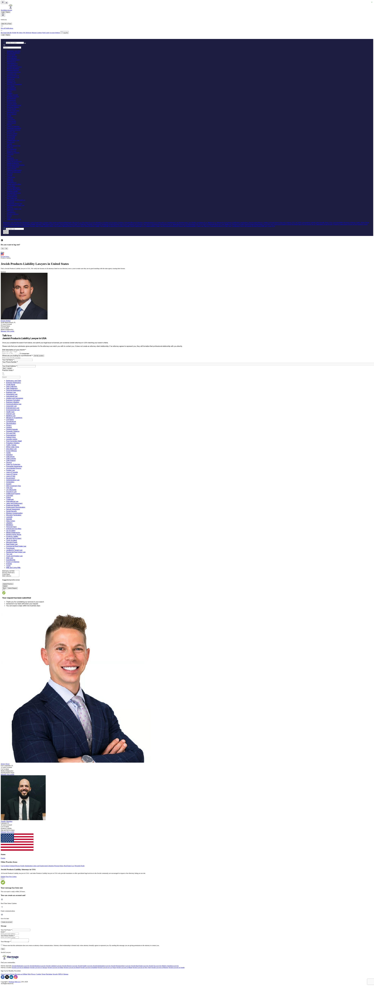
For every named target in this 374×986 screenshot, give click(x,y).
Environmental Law (13, 77)
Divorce (9, 124)
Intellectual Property (13, 152)
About (3, 974)
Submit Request (12, 588)
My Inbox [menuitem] (20, 32)
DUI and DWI (11, 98)
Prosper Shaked (5, 321)
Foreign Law (11, 131)
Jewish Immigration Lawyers (102, 966)
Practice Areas (8, 370)
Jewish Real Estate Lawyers (139, 966)
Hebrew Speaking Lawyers (170, 966)
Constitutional (11, 88)
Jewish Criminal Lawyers (54, 966)
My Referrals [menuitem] (27, 32)
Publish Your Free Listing (8, 876)
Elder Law (10, 210)
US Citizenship (11, 149)
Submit (5, 586)
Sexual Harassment (13, 166)
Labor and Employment (14, 161)
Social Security (11, 168)
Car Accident (11, 186)
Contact (7, 974)
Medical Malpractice (13, 188)
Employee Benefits (13, 163)
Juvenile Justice (12, 103)
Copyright (10, 154)
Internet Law (11, 81)
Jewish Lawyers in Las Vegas (107, 967)
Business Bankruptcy (13, 53)
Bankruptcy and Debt (13, 51)
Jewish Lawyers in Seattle (177, 967)
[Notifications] (3, 15)
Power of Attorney (12, 214)
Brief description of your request (14, 350)
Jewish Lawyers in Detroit (72, 967)
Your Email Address (9, 366)
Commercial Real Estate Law (16, 200)
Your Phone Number (10, 362)
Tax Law (10, 207)
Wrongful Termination (14, 172)
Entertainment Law (13, 75)
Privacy (9, 91)
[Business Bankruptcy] (10, 573)
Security (55, 974)
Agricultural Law (12, 65)
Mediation (10, 181)
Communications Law (14, 72)
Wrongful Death (12, 196)
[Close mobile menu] (6, 3)
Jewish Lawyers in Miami (124, 967)
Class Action (11, 177)
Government (11, 138)
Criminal (9, 93)
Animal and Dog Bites (14, 184)
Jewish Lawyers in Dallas (55, 967)
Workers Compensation (14, 170)
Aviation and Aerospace (14, 67)
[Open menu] (3, 2)
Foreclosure (10, 202)
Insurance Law (11, 151)
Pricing (12, 974)
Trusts (9, 217)
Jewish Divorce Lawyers (69, 966)
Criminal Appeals (12, 95)
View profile (10, 331)
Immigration (11, 142)
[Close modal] (2, 879)
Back (4, 588)
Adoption (10, 117)
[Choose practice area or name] (25, 43)
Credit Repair (11, 54)
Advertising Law (12, 63)
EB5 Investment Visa (13, 145)
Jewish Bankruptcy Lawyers (21, 966)
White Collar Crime (13, 110)
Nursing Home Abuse (13, 189)
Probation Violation (13, 107)
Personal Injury (11, 182)
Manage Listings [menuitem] (37, 32)
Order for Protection (13, 126)
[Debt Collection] (10, 576)
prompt (9, 368)
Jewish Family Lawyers (85, 966)
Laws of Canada (12, 133)
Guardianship (11, 212)
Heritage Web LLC (15, 982)
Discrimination (11, 89)
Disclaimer (49, 974)
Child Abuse (11, 119)
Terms (43, 974)
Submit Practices (8, 584)
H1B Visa (10, 147)
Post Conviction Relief (14, 105)
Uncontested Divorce (13, 130)
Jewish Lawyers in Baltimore (21, 967)
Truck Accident (11, 195)
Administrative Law (13, 140)
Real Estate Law (12, 198)
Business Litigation (13, 70)
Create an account (7, 922)
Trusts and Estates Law (14, 209)
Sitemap (65, 974)
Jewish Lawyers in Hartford (88, 967)
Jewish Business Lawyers (38, 966)
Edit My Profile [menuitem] (11, 32)
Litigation (10, 179)
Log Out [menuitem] (65, 32)
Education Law (11, 112)
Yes (3, 248)
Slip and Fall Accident (14, 193)
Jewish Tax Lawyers (155, 966)
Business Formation (13, 68)
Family (9, 116)
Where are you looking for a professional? (17, 355)
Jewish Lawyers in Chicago (38, 967)
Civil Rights (10, 86)
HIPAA (60, 974)
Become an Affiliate (21, 974)
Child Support (11, 123)
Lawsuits (10, 173)
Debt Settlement (12, 58)
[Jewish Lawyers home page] (10, 8)
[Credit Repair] (10, 574)
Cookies (38, 974)
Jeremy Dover (5, 764)
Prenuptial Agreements (14, 128)
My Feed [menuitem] (3, 32)
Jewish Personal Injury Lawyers (121, 966)
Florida (3, 858)
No (6, 248)
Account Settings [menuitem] (54, 32)
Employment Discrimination (15, 165)
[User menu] (1, 30)
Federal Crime (11, 102)
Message (4, 331)
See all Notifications (7, 28)
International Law (12, 159)
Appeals (9, 175)
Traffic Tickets (11, 109)
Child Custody (11, 121)
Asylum (9, 144)
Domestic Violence (13, 96)
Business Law (11, 61)
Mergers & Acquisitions (14, 84)
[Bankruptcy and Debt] (10, 571)
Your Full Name (8, 360)
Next (4, 368)
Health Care (10, 79)
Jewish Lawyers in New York (142, 967)
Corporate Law (11, 74)
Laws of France (12, 135)
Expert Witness (11, 114)
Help (29, 974)
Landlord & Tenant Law (14, 203)
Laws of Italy (11, 137)
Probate (9, 216)
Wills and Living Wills (14, 219)
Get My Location (38, 355)
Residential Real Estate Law (15, 205)
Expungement (11, 100)
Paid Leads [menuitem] (45, 32)
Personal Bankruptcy (13, 60)
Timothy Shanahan (6, 821)
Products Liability (12, 191)
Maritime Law (11, 82)
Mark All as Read (6, 23)
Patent (9, 156)
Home (2, 252)
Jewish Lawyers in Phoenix (159, 967)
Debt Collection (12, 56)
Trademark (10, 158)
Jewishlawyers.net (6, 10)
